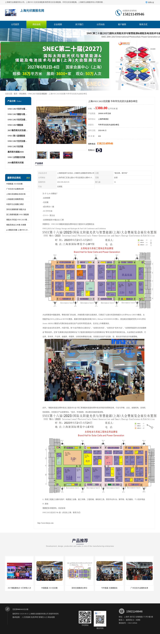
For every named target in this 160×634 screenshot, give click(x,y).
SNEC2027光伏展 (15, 146)
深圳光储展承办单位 (49, 588)
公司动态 (101, 24)
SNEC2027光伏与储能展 (18, 109)
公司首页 (15, 24)
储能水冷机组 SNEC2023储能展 (18, 220)
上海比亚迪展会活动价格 (16, 194)
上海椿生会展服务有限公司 (38, 614)
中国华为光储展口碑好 (15, 204)
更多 (28, 178)
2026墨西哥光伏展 (16, 163)
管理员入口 (42, 617)
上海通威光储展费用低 (15, 199)
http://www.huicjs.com (46, 523)
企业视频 (58, 24)
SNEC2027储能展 (15, 125)
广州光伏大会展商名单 (15, 189)
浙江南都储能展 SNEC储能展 (17, 214)
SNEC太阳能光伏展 (16, 157)
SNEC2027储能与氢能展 (18, 114)
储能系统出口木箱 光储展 (16, 225)
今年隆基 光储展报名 (79, 588)
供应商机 (36, 24)
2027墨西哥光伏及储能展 (19, 130)
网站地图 (51, 617)
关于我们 (79, 24)
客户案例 (122, 24)
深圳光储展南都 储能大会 (16, 209)
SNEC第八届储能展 (16, 136)
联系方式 (143, 24)
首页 (15, 94)
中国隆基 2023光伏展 (14, 184)
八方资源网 (26, 617)
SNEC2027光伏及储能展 (37, 94)
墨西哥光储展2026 (16, 152)
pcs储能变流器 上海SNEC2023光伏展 (18, 230)
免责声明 (34, 617)
